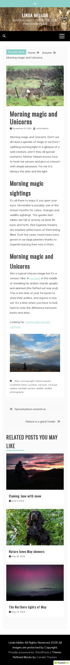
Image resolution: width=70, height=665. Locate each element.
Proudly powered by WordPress (29, 652)
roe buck (35, 278)
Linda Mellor (35, 15)
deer (16, 381)
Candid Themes (47, 657)
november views (18, 384)
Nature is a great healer (40, 421)
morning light (27, 381)
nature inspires (43, 381)
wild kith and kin (26, 388)
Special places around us (30, 409)
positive (32, 384)
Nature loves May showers (27, 551)
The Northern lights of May (27, 607)
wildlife (39, 388)
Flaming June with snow (25, 496)
